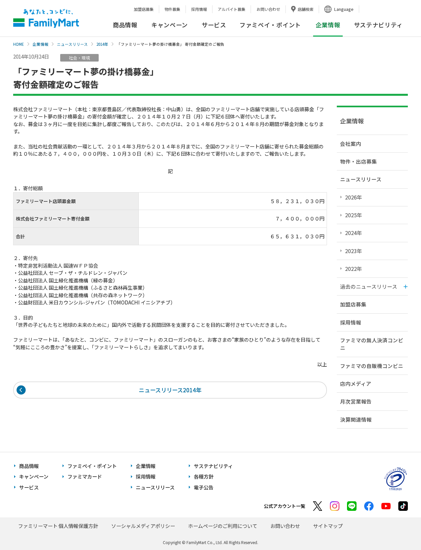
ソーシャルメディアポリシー (143, 525)
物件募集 (172, 9)
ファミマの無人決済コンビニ (371, 343)
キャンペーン (169, 24)
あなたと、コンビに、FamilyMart (46, 18)
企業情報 (40, 44)
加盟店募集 (144, 9)
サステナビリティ (378, 24)
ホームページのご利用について (222, 525)
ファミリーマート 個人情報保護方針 (58, 525)
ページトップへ (399, 528)
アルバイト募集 (231, 9)
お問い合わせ (268, 9)
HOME (18, 44)
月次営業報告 (356, 401)
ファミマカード (84, 476)
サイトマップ (328, 525)
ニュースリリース (72, 44)
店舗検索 (305, 9)
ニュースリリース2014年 (170, 390)
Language (344, 9)
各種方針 (203, 476)
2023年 (353, 250)
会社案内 (350, 143)
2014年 (102, 44)
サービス (214, 24)
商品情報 (125, 24)
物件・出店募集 (358, 161)
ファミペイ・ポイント (270, 24)
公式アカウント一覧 (284, 506)
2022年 (353, 268)
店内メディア (355, 383)
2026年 (353, 197)
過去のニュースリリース (368, 286)
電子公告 (203, 487)
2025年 (353, 215)
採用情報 (199, 9)
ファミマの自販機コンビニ (371, 365)
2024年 (353, 232)
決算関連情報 (356, 419)
